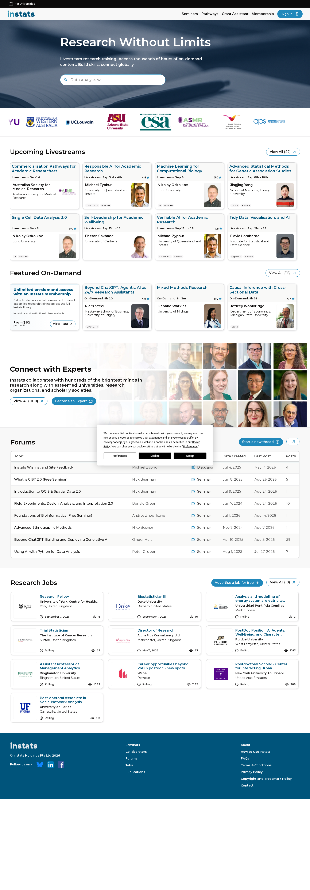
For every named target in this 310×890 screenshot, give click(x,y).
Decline (155, 455)
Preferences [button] (190, 446)
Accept (190, 455)
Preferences (120, 455)
